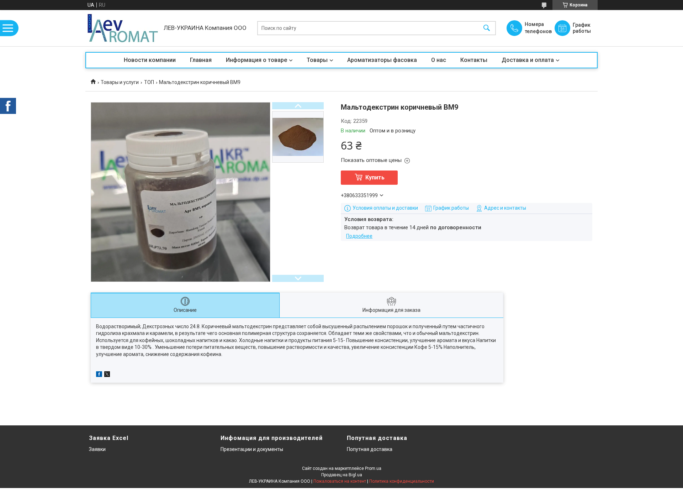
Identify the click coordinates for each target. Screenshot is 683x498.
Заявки (97, 449)
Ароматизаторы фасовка (382, 60)
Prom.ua (373, 468)
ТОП (149, 82)
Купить (375, 177)
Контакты (473, 60)
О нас (438, 60)
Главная (201, 60)
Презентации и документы (252, 449)
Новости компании (150, 60)
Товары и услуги (120, 82)
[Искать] (486, 28)
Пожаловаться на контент (339, 481)
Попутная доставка (369, 449)
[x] (107, 375)
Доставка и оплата (528, 60)
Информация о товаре (256, 60)
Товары (317, 60)
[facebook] (99, 375)
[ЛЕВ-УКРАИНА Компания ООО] (122, 28)
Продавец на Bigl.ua (341, 474)
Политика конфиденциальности (401, 481)
